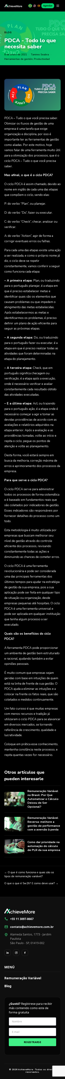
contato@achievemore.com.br (29, 927)
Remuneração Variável (22, 978)
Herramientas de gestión (18, 59)
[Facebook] (25, 952)
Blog (8, 32)
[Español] (39, 6)
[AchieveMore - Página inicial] (13, 5)
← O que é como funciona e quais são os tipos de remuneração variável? (29, 874)
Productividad (42, 59)
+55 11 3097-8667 (19, 919)
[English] (34, 6)
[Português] (30, 6)
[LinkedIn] (7, 952)
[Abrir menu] (58, 6)
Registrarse (32, 1042)
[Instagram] (16, 952)
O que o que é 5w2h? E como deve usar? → (31, 883)
